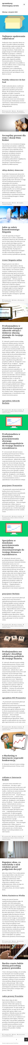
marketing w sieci (6, 411)
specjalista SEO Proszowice (14, 698)
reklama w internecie (18, 411)
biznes (14, 111)
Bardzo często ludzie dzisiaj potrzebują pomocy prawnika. (12, 965)
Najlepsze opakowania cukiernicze (13, 37)
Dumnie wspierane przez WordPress (10, 1043)
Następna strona (26, 1039)
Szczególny (20, 202)
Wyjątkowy (9, 204)
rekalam (12, 411)
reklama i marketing (17, 410)
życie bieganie (8, 301)
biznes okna (20, 941)
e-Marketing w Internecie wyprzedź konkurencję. (12, 758)
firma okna (4, 942)
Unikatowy (4, 204)
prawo (3, 1036)
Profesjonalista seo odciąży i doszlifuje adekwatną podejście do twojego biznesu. (13, 655)
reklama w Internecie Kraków (11, 778)
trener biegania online (12, 260)
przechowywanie (21, 112)
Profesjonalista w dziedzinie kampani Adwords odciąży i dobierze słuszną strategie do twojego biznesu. (12, 331)
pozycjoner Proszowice (12, 485)
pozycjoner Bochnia (10, 594)
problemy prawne (9, 1036)
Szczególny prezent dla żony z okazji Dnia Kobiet (14, 137)
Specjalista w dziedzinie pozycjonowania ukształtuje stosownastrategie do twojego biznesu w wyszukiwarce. (13, 547)
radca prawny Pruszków (12, 996)
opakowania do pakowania (11, 112)
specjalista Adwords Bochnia (11, 402)
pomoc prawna (21, 1034)
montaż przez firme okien (12, 942)
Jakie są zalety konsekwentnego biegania (10, 229)
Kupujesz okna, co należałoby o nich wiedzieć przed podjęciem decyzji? (12, 866)
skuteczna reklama (6, 412)
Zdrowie (15, 300)
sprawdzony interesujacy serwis (10, 4)
